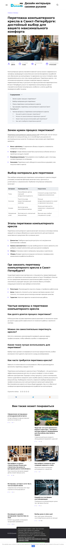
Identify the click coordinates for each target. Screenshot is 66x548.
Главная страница (13, 12)
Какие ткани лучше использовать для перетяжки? (31, 119)
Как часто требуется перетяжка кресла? (28, 121)
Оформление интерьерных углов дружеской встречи (17, 415)
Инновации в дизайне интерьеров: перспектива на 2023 (18, 515)
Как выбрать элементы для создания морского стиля (45, 464)
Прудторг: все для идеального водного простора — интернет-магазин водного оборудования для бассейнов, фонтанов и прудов (46, 431)
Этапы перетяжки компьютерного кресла (27, 104)
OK (33, 546)
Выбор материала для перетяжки (24, 101)
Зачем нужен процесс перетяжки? (24, 99)
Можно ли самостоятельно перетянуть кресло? (31, 116)
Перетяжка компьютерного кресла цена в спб (23, 135)
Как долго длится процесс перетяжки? (28, 114)
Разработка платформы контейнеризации (43, 498)
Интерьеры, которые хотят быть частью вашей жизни (19, 484)
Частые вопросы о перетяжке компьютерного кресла (31, 111)
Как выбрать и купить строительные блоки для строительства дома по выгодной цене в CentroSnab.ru (19, 466)
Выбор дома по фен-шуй (44, 514)
